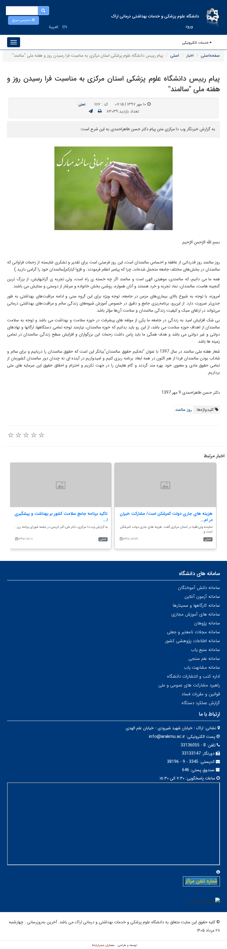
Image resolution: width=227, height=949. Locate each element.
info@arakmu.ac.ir (167, 736)
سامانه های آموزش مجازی (195, 614)
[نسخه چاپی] (99, 111)
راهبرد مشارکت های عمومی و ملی (189, 685)
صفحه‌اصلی (210, 55)
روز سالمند (183, 409)
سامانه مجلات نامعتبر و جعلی (193, 632)
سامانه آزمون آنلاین (202, 596)
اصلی (174, 55)
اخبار (190, 55)
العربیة (53, 27)
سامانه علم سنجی (204, 658)
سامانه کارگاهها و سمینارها (196, 605)
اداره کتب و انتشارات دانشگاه (193, 676)
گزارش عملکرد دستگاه (200, 703)
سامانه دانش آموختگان (199, 587)
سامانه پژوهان (207, 623)
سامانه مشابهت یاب (202, 667)
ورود (189, 26)
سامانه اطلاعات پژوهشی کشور (192, 640)
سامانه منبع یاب (205, 649)
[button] (23, 20)
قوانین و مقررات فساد (200, 694)
